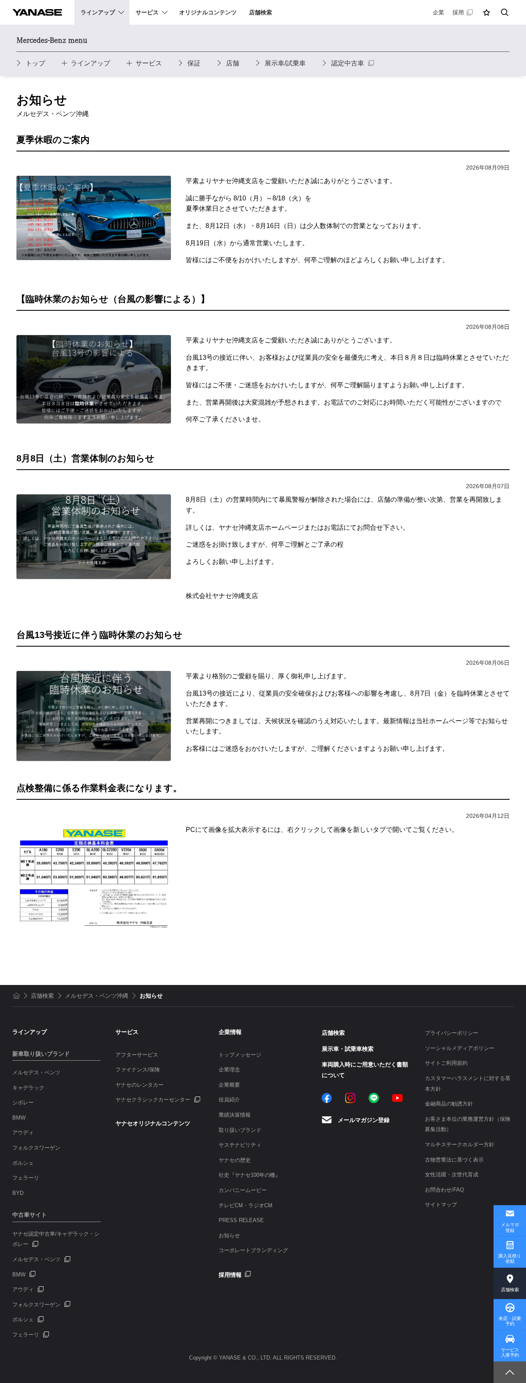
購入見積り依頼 (509, 1258)
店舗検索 (510, 1289)
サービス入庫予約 (510, 1352)
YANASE (37, 12)
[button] (487, 12)
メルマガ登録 (510, 1227)
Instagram (350, 1098)
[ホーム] (16, 995)
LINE (374, 1098)
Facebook (327, 1098)
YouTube (397, 1098)
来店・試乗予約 (509, 1321)
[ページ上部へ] (510, 1372)
